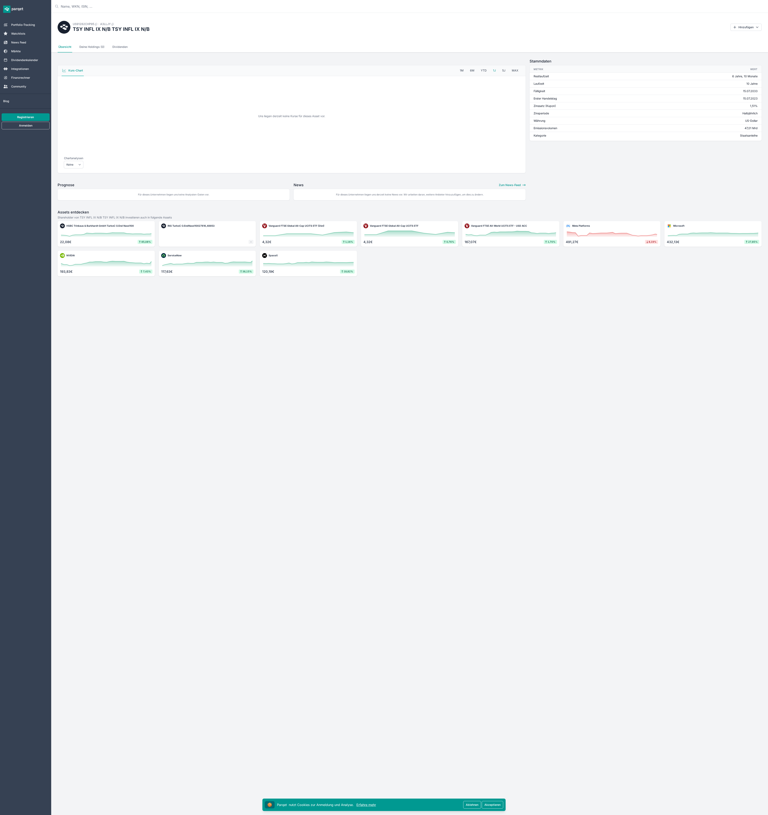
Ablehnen (472, 804)
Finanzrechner (20, 77)
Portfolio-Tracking (23, 24)
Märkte (16, 51)
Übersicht (64, 46)
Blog (6, 101)
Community (18, 86)
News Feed (18, 42)
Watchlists (18, 33)
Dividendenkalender (24, 60)
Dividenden (120, 46)
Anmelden (25, 125)
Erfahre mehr (366, 805)
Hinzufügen (746, 27)
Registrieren (25, 117)
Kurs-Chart (75, 70)
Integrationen (20, 68)
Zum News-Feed (510, 185)
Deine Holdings (91, 46)
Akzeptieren (492, 804)
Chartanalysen (73, 158)
